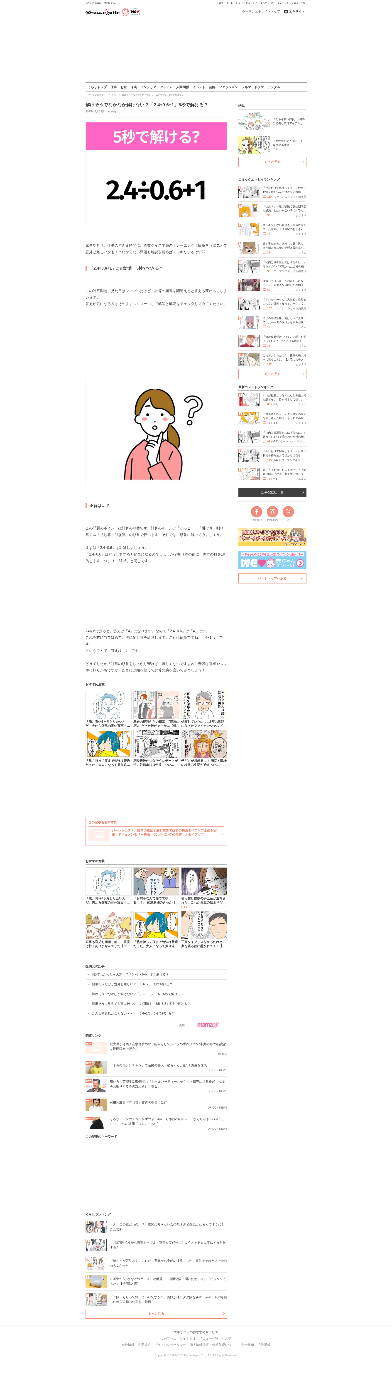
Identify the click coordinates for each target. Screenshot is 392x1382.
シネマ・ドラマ (253, 87)
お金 (123, 87)
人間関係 (182, 87)
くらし (229, 3)
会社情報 (128, 1345)
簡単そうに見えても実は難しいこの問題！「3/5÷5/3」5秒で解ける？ (141, 1003)
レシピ (239, 3)
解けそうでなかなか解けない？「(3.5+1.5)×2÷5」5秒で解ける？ (138, 994)
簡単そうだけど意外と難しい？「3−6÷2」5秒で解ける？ (132, 984)
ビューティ (251, 3)
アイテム (166, 87)
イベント (199, 87)
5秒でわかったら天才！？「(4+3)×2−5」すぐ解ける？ (130, 974)
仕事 (113, 87)
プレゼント (283, 3)
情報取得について (225, 1345)
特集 (241, 105)
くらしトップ (97, 87)
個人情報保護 (199, 1345)
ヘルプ (226, 1338)
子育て (220, 3)
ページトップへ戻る (272, 578)
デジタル (273, 87)
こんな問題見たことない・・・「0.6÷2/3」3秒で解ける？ (133, 1013)
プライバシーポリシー (170, 1345)
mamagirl (112, 111)
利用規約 (144, 1345)
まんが (263, 3)
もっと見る (156, 1313)
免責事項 (247, 1345)
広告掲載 (264, 1345)
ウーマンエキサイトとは (178, 1338)
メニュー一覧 (298, 3)
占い (272, 3)
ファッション (228, 87)
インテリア (148, 87)
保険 (133, 87)
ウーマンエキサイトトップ (261, 11)
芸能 (212, 87)
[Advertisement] (196, 49)
